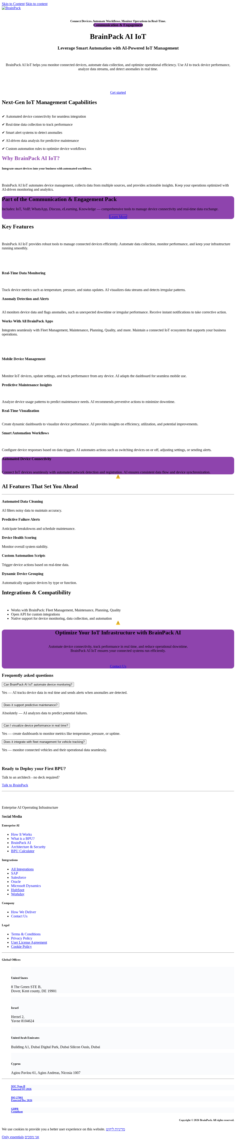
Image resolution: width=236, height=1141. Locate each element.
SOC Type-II (21, 1087)
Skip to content (36, 4)
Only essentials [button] (13, 1137)
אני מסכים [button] (32, 1137)
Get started (10, 12)
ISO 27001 (21, 1099)
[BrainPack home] (11, 8)
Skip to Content (13, 4)
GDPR (17, 1110)
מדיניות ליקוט (115, 1129)
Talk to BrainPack (15, 785)
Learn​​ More (118, 217)
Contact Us (118, 666)
